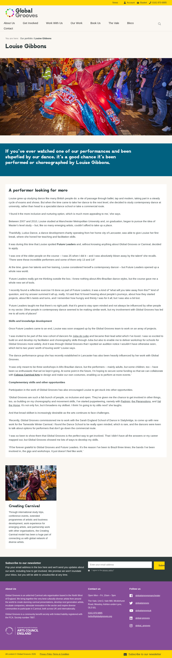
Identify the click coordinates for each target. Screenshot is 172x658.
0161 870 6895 (95, 613)
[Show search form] (158, 22)
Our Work (76, 23)
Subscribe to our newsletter (144, 654)
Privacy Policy (46, 654)
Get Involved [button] (30, 23)
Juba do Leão (81, 336)
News (115, 3)
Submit (162, 565)
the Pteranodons (141, 401)
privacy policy (108, 570)
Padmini (125, 401)
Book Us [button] (95, 23)
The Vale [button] (114, 23)
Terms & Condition (61, 654)
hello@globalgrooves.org (100, 616)
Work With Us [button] (54, 23)
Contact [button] (8, 28)
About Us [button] (9, 23)
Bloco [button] (130, 23)
